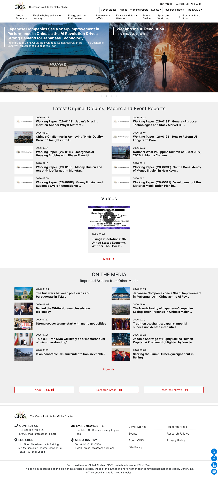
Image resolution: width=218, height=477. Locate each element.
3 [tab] (111, 96)
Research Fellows (174, 9)
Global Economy (21, 17)
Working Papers (139, 9)
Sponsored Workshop (164, 17)
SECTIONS (183, 4)
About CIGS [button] (193, 9)
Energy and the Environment (76, 17)
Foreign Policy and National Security (48, 17)
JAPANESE (167, 4)
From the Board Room (191, 17)
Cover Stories (108, 9)
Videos (123, 9)
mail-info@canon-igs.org (42, 433)
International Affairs (103, 17)
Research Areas (107, 390)
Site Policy (135, 447)
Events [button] (155, 9)
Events (133, 433)
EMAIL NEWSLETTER (90, 426)
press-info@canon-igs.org (99, 447)
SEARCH (197, 4)
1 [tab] (101, 96)
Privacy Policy (176, 440)
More (109, 259)
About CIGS (43, 390)
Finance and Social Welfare (126, 17)
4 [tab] (116, 96)
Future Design (147, 17)
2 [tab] (106, 96)
